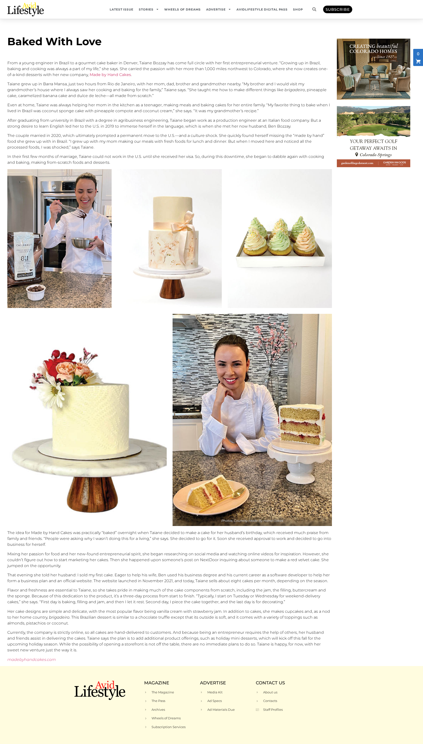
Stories (146, 9)
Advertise (216, 9)
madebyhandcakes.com (31, 659)
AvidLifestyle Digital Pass (262, 9)
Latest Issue (121, 9)
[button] (314, 9)
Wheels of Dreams (182, 9)
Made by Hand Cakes (110, 74)
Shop (298, 9)
